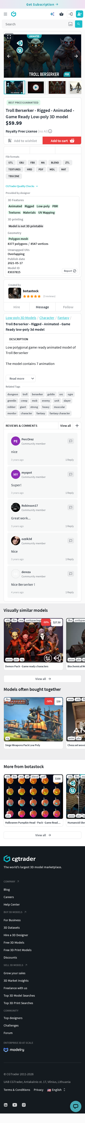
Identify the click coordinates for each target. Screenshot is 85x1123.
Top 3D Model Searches (19, 995)
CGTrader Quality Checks (20, 186)
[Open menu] (5, 14)
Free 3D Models (14, 942)
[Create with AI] (52, 14)
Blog (7, 889)
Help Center (12, 904)
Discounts (10, 957)
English (54, 1090)
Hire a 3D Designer (16, 935)
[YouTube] (15, 1104)
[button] (70, 24)
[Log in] (70, 14)
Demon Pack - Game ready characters (26, 666)
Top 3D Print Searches (18, 1003)
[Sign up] (79, 14)
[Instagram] (24, 1104)
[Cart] (61, 14)
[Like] (17, 150)
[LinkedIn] (6, 1104)
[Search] (78, 24)
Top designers (13, 1018)
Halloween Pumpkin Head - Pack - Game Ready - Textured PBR (41, 822)
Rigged (29, 206)
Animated (15, 206)
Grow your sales (14, 973)
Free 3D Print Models (18, 950)
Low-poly (43, 206)
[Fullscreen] (9, 36)
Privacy (39, 1090)
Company (9, 881)
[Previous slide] (9, 56)
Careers (9, 897)
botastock (31, 291)
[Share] (68, 150)
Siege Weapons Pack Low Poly (22, 745)
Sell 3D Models (13, 965)
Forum (8, 1033)
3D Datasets (12, 927)
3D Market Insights (16, 980)
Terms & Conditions (17, 1090)
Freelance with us (15, 988)
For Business (12, 920)
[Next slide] (76, 56)
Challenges (11, 1025)
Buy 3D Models (13, 912)
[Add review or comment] (77, 425)
